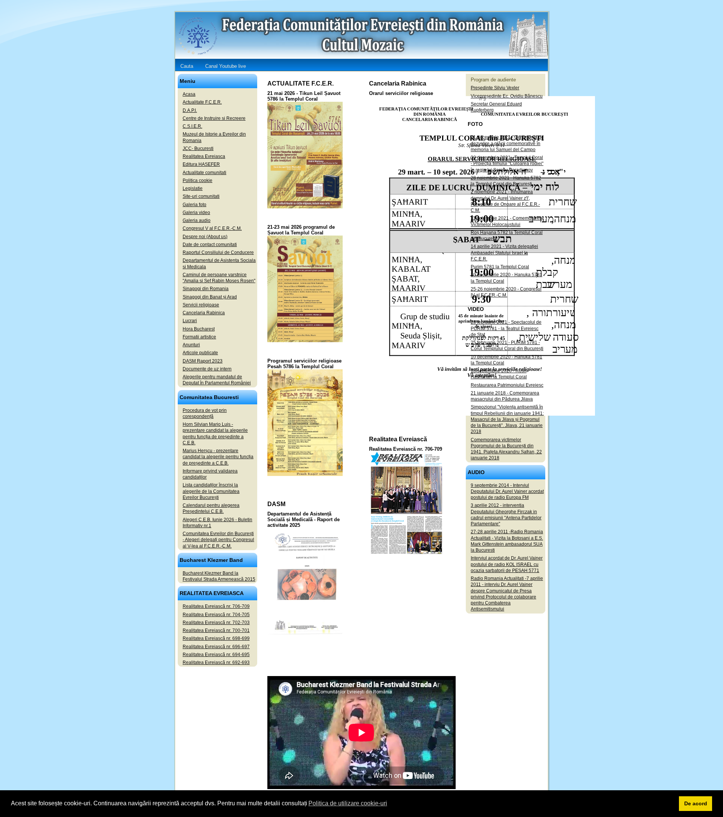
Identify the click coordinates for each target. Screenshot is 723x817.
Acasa (189, 94)
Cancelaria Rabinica (204, 312)
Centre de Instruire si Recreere (214, 118)
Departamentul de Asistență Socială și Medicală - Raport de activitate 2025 (303, 519)
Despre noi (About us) (205, 236)
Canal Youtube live (225, 66)
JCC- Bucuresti (198, 148)
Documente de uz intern (207, 369)
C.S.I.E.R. (192, 126)
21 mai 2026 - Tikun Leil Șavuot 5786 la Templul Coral (303, 96)
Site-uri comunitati (201, 196)
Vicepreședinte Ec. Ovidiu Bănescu (507, 96)
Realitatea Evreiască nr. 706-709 (405, 449)
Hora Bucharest (199, 329)
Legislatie (193, 188)
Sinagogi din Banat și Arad (210, 297)
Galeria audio (196, 220)
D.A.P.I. (190, 110)
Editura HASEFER (201, 164)
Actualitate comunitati (204, 172)
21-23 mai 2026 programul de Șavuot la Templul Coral (301, 230)
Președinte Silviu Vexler (495, 87)
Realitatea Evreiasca (204, 156)
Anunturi (191, 344)
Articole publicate (200, 352)
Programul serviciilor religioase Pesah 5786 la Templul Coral (304, 363)
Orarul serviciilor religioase (401, 93)
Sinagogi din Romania (206, 288)
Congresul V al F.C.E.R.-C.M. (212, 228)
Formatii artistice (199, 337)
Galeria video (196, 212)
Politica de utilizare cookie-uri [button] (347, 803)
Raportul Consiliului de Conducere (218, 252)
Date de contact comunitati (210, 244)
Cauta (186, 66)
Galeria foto (194, 204)
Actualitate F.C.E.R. (202, 102)
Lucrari (190, 320)
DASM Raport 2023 (203, 361)
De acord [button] (695, 803)
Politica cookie (197, 180)
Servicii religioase (201, 305)
